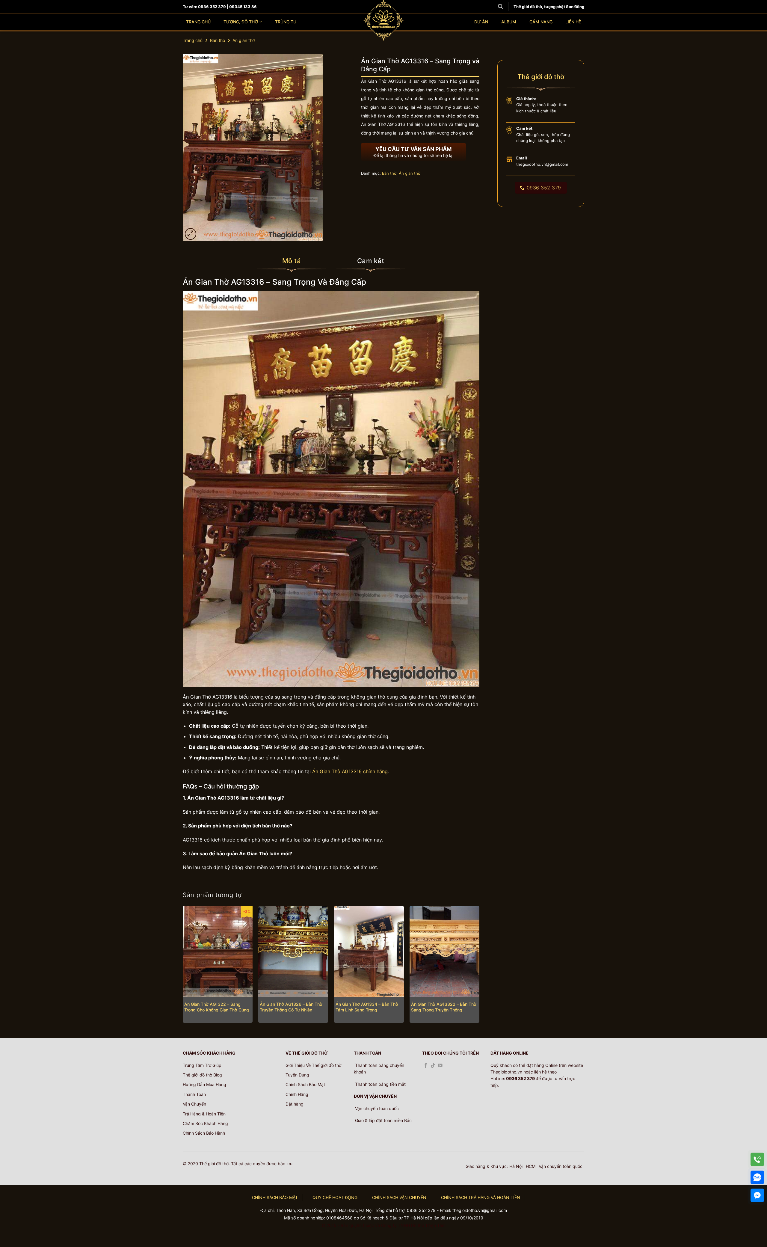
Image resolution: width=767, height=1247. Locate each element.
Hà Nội (516, 1166)
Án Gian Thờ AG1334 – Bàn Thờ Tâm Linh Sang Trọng (367, 1007)
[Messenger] (757, 1195)
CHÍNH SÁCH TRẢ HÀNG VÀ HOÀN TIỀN (480, 1197)
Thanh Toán (194, 1094)
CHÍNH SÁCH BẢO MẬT (275, 1197)
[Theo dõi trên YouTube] (440, 1066)
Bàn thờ (217, 40)
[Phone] (757, 1159)
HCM (530, 1166)
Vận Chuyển (194, 1103)
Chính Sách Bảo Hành (204, 1133)
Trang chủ (193, 40)
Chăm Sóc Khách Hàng (205, 1123)
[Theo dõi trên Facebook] (425, 1066)
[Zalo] (757, 1177)
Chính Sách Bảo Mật (305, 1084)
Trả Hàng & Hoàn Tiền (204, 1113)
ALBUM (508, 21)
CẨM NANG (540, 21)
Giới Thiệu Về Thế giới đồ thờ (313, 1065)
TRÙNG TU (285, 21)
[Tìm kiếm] (500, 6)
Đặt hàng (295, 1103)
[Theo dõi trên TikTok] (433, 1066)
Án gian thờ (243, 40)
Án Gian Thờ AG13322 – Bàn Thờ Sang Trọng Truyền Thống (443, 1007)
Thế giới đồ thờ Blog (202, 1074)
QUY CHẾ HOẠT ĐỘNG (334, 1197)
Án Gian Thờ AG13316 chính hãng (350, 771)
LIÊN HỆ (573, 21)
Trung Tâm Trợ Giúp (202, 1065)
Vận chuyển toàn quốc (560, 1166)
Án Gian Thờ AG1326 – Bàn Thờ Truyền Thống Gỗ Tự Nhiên (291, 1007)
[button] (191, 234)
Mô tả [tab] (291, 261)
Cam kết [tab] (370, 261)
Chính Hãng (297, 1094)
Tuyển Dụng (297, 1074)
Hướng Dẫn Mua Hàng (204, 1084)
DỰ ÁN (481, 21)
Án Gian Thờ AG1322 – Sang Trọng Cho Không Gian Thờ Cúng (216, 1007)
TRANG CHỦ (198, 21)
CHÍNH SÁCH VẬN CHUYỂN (399, 1197)
